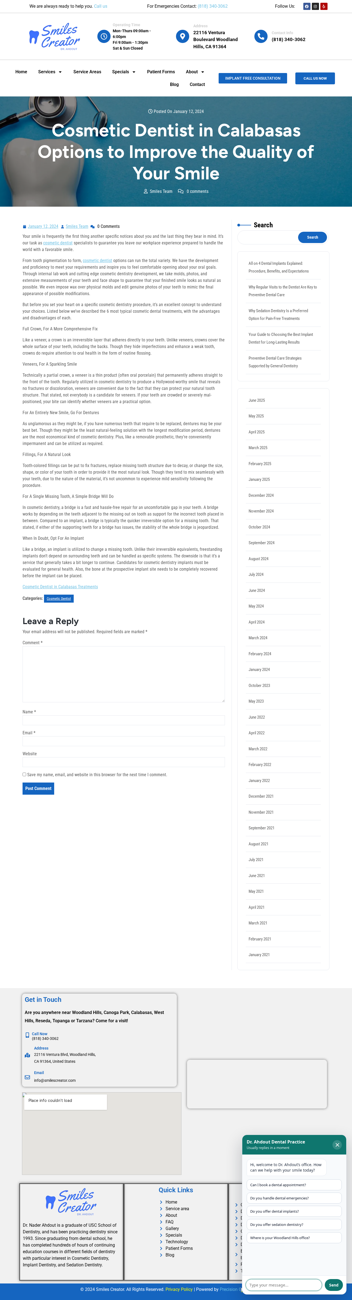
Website (30, 753)
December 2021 (261, 796)
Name (29, 711)
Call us (100, 6)
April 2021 (257, 907)
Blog (174, 84)
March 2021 (258, 923)
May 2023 (256, 701)
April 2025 (257, 432)
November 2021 (261, 812)
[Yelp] (324, 6)
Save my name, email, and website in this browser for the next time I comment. (97, 774)
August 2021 (258, 844)
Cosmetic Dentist (59, 599)
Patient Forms (161, 71)
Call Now (39, 1034)
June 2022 (257, 717)
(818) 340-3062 (213, 6)
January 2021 (259, 954)
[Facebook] (306, 6)
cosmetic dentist (58, 243)
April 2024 (257, 622)
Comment (33, 642)
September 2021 (261, 828)
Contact (197, 84)
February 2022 (260, 764)
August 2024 (258, 558)
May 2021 (256, 891)
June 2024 (257, 590)
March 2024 (258, 637)
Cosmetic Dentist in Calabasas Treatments (60, 586)
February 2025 (260, 463)
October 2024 (259, 527)
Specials (120, 71)
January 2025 (259, 479)
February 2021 (260, 939)
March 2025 (258, 447)
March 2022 (258, 748)
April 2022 (257, 732)
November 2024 (261, 511)
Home (21, 71)
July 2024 (256, 574)
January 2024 (259, 669)
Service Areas (87, 71)
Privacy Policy (179, 1289)
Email (29, 732)
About (192, 71)
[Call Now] (27, 1035)
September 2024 (261, 542)
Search (263, 225)
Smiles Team (77, 226)
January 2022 (259, 780)
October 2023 (259, 685)
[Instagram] (315, 6)
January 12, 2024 (43, 226)
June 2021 (257, 875)
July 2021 (256, 859)
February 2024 (260, 653)
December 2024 (261, 495)
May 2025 (256, 416)
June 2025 (257, 400)
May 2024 (256, 606)
